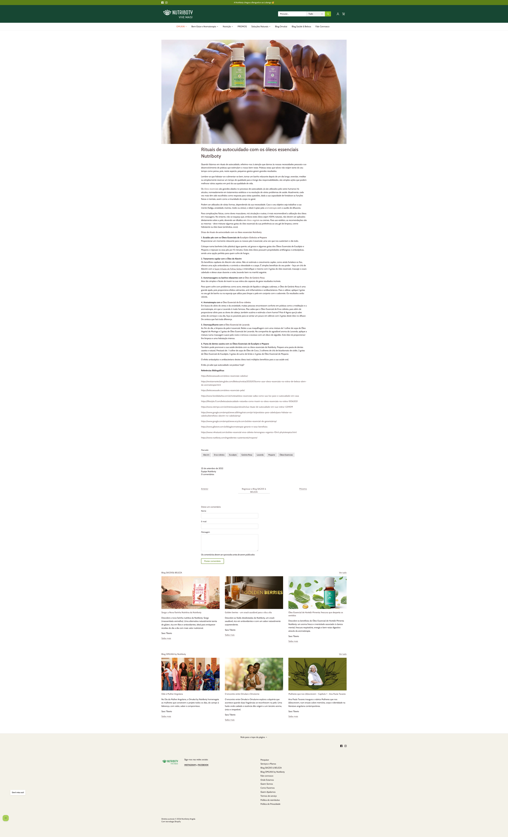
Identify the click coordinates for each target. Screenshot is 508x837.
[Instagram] (166, 2)
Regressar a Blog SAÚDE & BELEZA (254, 490)
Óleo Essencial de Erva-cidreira (237, 302)
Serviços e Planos (268, 764)
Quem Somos (266, 784)
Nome (203, 511)
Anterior (204, 489)
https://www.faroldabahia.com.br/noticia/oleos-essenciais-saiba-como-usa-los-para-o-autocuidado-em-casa (250, 396)
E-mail (203, 521)
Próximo (303, 489)
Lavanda (260, 455)
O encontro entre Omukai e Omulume (242, 694)
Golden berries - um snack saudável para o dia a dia (248, 612)
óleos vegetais (253, 220)
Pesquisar (264, 760)
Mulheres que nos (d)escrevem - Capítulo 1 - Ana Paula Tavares (317, 694)
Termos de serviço (268, 796)
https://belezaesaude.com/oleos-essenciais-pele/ (223, 390)
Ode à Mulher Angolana (172, 694)
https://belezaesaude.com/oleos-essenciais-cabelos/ (224, 376)
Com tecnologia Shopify (171, 821)
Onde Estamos (267, 780)
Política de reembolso (270, 800)
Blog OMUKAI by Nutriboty (173, 654)
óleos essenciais (211, 189)
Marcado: (205, 450)
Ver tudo (343, 572)
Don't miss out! (18, 792)
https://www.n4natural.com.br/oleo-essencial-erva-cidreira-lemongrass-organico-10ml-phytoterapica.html (249, 432)
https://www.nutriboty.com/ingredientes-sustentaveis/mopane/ (229, 437)
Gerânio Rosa (246, 455)
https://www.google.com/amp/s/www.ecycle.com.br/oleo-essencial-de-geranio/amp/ (239, 421)
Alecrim (206, 455)
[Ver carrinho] (343, 13)
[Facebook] (162, 2)
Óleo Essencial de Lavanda (237, 324)
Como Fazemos (267, 788)
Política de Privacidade (270, 804)
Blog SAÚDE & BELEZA (271, 767)
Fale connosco (266, 776)
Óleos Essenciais (286, 455)
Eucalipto (233, 455)
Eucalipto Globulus (248, 237)
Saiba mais (166, 638)
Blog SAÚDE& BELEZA (171, 572)
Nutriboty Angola (188, 819)
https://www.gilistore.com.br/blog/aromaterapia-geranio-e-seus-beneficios (234, 426)
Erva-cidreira (219, 455)
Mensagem (205, 532)
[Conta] (338, 13)
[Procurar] (328, 13)
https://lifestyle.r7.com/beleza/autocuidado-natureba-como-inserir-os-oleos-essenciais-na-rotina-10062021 (249, 401)
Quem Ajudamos (268, 792)
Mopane (263, 237)
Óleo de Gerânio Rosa (255, 277)
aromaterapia (271, 208)
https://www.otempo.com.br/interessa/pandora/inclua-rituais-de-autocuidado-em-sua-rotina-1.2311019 (247, 407)
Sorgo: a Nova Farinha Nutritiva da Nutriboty (181, 612)
